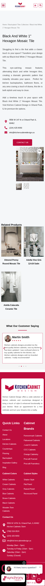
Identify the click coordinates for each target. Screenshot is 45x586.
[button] (3, 5)
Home (4, 25)
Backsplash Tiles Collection (18, 25)
